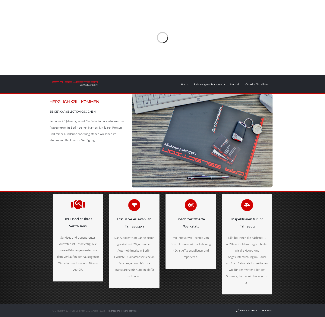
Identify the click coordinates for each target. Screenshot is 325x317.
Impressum (114, 310)
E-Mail (268, 310)
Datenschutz (130, 310)
